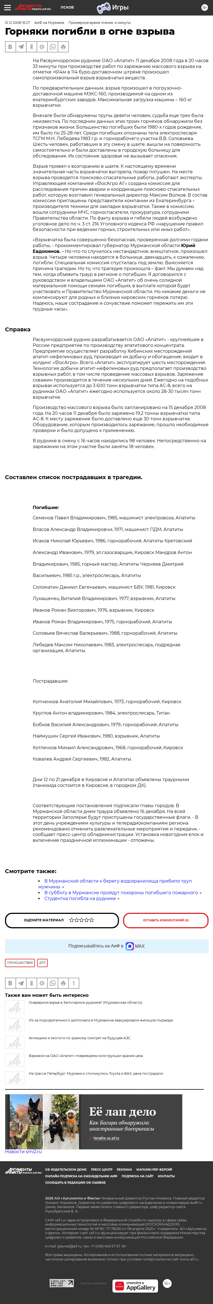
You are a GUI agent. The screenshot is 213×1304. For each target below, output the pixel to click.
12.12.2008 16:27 (17, 23)
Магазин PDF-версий (154, 1169)
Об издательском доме (66, 1169)
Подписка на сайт (137, 1176)
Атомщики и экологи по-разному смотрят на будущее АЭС (80, 1038)
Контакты (166, 1176)
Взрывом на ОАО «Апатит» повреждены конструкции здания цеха (86, 1056)
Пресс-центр (101, 1169)
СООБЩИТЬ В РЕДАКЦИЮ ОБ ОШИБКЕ (75, 1182)
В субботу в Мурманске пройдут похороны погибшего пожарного (121, 892)
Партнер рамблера (93, 1283)
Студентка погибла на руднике (80, 898)
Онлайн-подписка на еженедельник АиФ (81, 1176)
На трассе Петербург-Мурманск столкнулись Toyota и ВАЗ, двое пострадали (96, 1073)
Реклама (124, 1169)
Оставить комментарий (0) (166, 920)
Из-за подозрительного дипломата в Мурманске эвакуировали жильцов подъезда (101, 1020)
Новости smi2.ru (23, 1151)
